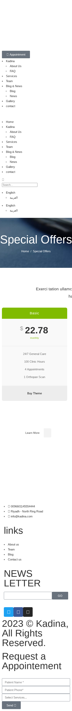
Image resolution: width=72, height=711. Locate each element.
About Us (16, 66)
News (13, 96)
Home (10, 121)
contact (10, 106)
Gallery (10, 101)
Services (11, 76)
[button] (36, 114)
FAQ (13, 71)
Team (9, 81)
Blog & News (14, 86)
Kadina (10, 61)
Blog (12, 91)
